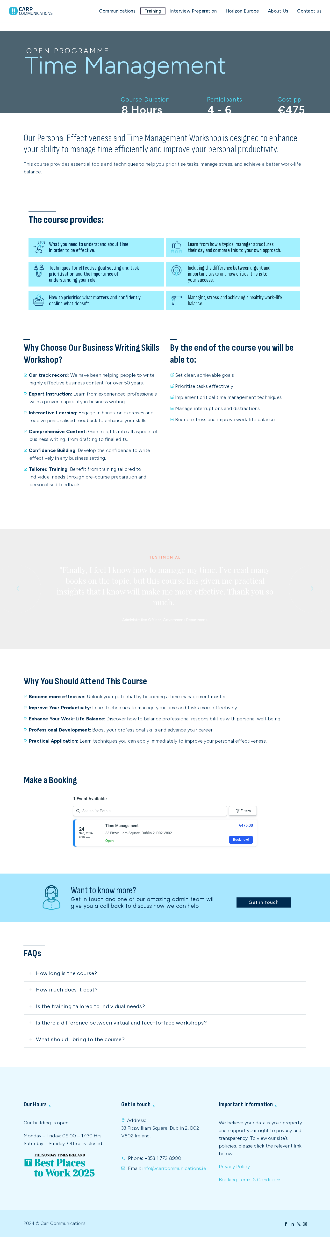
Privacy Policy (234, 1166)
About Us (278, 11)
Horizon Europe (242, 11)
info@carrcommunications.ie (174, 1168)
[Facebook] (286, 1224)
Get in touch (264, 902)
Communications (117, 11)
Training (152, 11)
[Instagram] (305, 1224)
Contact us (309, 11)
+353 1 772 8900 (162, 1158)
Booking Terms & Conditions (250, 1179)
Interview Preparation (193, 11)
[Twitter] (299, 1224)
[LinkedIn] (292, 1224)
